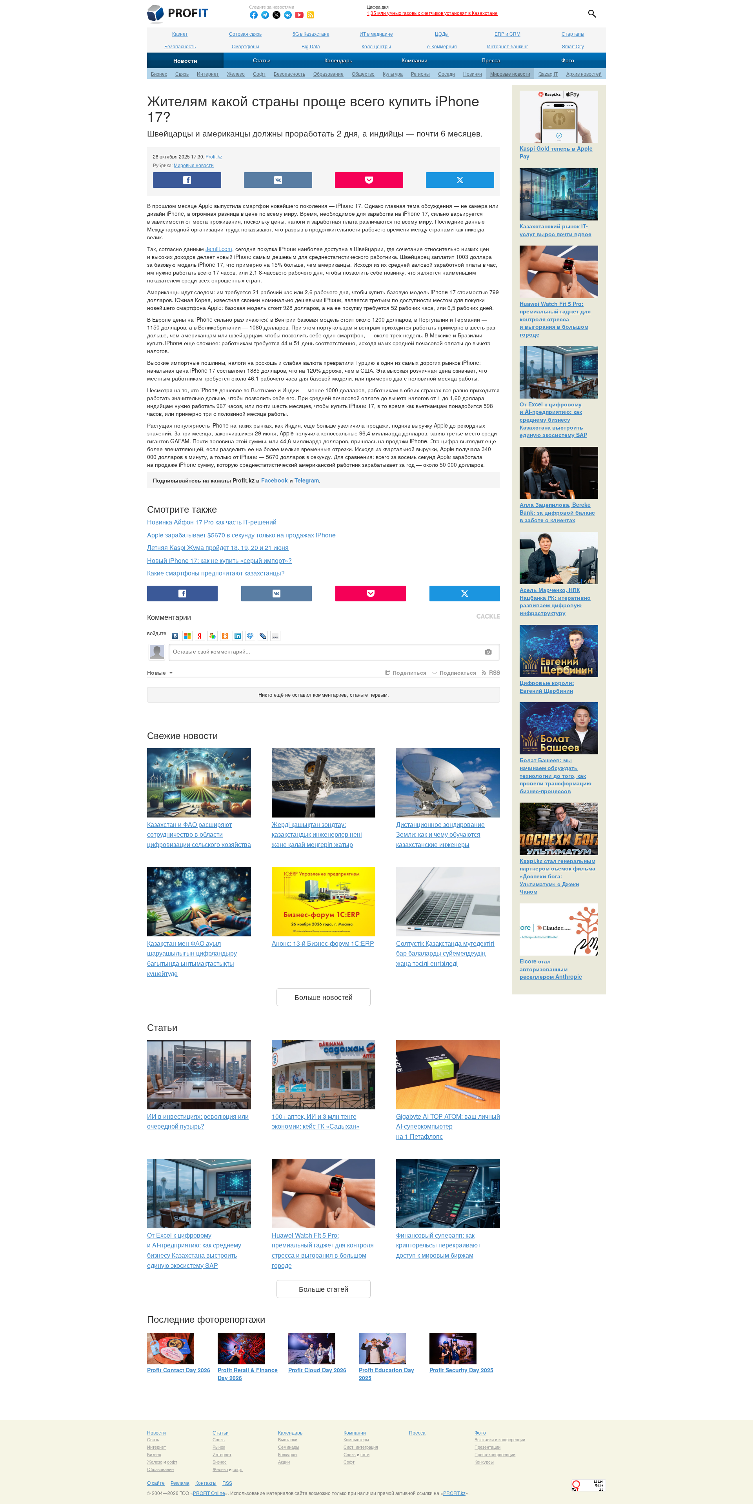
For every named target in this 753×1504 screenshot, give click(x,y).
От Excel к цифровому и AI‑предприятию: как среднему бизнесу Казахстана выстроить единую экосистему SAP (553, 419)
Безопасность (180, 46)
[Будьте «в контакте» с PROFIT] (288, 15)
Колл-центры (376, 46)
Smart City (573, 46)
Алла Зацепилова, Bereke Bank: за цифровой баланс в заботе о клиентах (557, 512)
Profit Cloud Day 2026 (317, 1370)
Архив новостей (584, 73)
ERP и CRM (507, 33)
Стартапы (573, 33)
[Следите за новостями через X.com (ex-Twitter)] (276, 15)
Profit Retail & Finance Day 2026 (248, 1374)
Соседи (446, 73)
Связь (182, 73)
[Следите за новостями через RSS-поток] (310, 15)
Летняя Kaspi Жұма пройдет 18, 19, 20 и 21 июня (218, 547)
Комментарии (169, 616)
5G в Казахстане (311, 33)
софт (172, 1461)
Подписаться (457, 672)
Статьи (262, 60)
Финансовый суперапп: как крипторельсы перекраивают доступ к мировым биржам (438, 1245)
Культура (393, 73)
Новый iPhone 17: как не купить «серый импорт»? (219, 560)
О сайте (156, 1482)
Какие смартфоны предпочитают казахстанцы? (216, 572)
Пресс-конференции (495, 1454)
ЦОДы (442, 33)
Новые (157, 672)
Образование (328, 73)
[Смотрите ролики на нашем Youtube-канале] (299, 15)
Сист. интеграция (361, 1447)
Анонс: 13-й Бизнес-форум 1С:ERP (323, 943)
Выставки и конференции (500, 1439)
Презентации (487, 1447)
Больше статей (323, 1289)
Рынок (219, 1447)
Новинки (472, 73)
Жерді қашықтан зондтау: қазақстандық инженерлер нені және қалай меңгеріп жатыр (317, 834)
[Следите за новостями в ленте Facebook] (253, 15)
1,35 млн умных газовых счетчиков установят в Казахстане (432, 12)
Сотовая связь (245, 33)
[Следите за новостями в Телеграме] (265, 15)
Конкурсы (287, 1454)
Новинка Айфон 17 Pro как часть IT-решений (211, 521)
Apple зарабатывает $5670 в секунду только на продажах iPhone (241, 534)
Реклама (180, 1482)
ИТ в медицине (376, 33)
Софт (259, 73)
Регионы (420, 73)
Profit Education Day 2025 (386, 1374)
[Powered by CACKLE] (488, 616)
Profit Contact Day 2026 (178, 1370)
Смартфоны (245, 46)
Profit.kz (214, 156)
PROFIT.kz (454, 1492)
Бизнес (159, 73)
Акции (284, 1461)
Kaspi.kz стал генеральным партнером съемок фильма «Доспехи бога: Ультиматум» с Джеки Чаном (557, 876)
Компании (414, 60)
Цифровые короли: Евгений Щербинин (547, 686)
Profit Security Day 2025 (461, 1370)
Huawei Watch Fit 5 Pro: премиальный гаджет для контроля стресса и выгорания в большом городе (555, 319)
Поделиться (408, 672)
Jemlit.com (219, 249)
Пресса (491, 60)
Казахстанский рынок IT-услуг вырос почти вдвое (555, 230)
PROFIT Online (209, 1492)
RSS (493, 672)
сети (364, 1454)
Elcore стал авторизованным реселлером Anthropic (551, 968)
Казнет (180, 33)
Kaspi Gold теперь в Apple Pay (556, 152)
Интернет (208, 73)
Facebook (274, 480)
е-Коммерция (442, 46)
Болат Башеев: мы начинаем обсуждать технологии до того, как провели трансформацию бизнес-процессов (555, 775)
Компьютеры (356, 1439)
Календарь (338, 60)
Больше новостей (324, 997)
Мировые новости (510, 73)
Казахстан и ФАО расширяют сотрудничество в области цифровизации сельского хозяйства (199, 834)
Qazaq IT (548, 73)
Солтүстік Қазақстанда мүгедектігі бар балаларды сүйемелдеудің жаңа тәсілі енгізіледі (445, 953)
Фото (567, 60)
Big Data (311, 46)
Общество (363, 73)
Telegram (307, 480)
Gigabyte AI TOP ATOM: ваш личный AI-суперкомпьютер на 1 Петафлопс (448, 1126)
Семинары (288, 1447)
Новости (185, 60)
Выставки (287, 1439)
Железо (236, 73)
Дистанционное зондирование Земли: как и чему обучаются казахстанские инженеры (440, 834)
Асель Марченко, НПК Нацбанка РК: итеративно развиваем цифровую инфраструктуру (555, 601)
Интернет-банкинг (507, 46)
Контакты (205, 1482)
